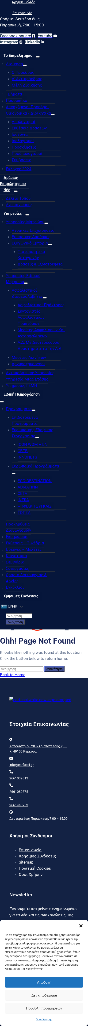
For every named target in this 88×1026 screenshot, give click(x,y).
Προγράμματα (19, 408)
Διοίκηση (14, 64)
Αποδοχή (44, 982)
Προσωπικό (16, 100)
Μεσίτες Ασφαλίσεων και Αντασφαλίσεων (41, 332)
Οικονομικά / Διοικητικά (28, 113)
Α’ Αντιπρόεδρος (27, 78)
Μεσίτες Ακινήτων (29, 357)
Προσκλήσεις (24, 147)
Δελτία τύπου (18, 198)
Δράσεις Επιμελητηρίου (13, 180)
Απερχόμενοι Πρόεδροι (27, 106)
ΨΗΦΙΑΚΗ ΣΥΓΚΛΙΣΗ (36, 506)
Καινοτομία (16, 555)
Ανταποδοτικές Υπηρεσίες (30, 372)
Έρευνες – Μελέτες (24, 549)
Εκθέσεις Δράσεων (29, 128)
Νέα (7, 190)
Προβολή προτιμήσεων (44, 1008)
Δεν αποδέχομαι (44, 995)
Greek (12, 606)
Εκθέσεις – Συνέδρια (25, 543)
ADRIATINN (28, 487)
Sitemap (26, 862)
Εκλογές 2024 (18, 168)
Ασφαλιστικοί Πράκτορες (41, 304)
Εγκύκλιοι (15, 587)
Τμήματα (14, 94)
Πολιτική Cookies (35, 868)
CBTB (23, 450)
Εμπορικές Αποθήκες (31, 236)
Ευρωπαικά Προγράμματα (35, 466)
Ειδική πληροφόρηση (22, 394)
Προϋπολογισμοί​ (27, 153)
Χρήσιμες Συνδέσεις (21, 596)
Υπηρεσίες (13, 213)
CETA (22, 493)
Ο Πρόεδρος (23, 72)
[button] (81, 925)
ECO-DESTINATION (35, 480)
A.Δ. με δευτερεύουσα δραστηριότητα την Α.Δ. (40, 345)
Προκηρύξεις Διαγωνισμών (18, 527)
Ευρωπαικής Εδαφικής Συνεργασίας (32, 432)
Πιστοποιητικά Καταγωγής (31, 254)
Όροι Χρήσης (44, 1019)
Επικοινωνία (30, 850)
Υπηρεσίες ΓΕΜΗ (21, 385)
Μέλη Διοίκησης (27, 85)
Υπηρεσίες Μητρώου (25, 221)
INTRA (23, 499)
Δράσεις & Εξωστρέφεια (40, 264)
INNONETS (27, 457)
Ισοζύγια (20, 134)
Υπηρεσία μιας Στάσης (27, 379)
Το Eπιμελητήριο (18, 55)
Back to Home (12, 674)
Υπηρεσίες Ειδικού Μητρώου (23, 278)
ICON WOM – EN (32, 444)
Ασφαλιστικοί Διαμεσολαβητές (27, 293)
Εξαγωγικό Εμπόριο (30, 243)
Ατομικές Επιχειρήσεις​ (33, 230)
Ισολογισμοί (23, 140)
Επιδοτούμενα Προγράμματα (25, 420)
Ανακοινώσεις (19, 204)
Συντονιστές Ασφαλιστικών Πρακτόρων (31, 317)
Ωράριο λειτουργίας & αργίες (26, 577)
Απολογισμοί (23, 121)
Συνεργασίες (17, 568)
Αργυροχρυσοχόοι (28, 363)
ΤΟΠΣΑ (24, 512)
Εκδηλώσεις (17, 536)
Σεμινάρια (15, 562)
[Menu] (38, 57)
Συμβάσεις (21, 159)
